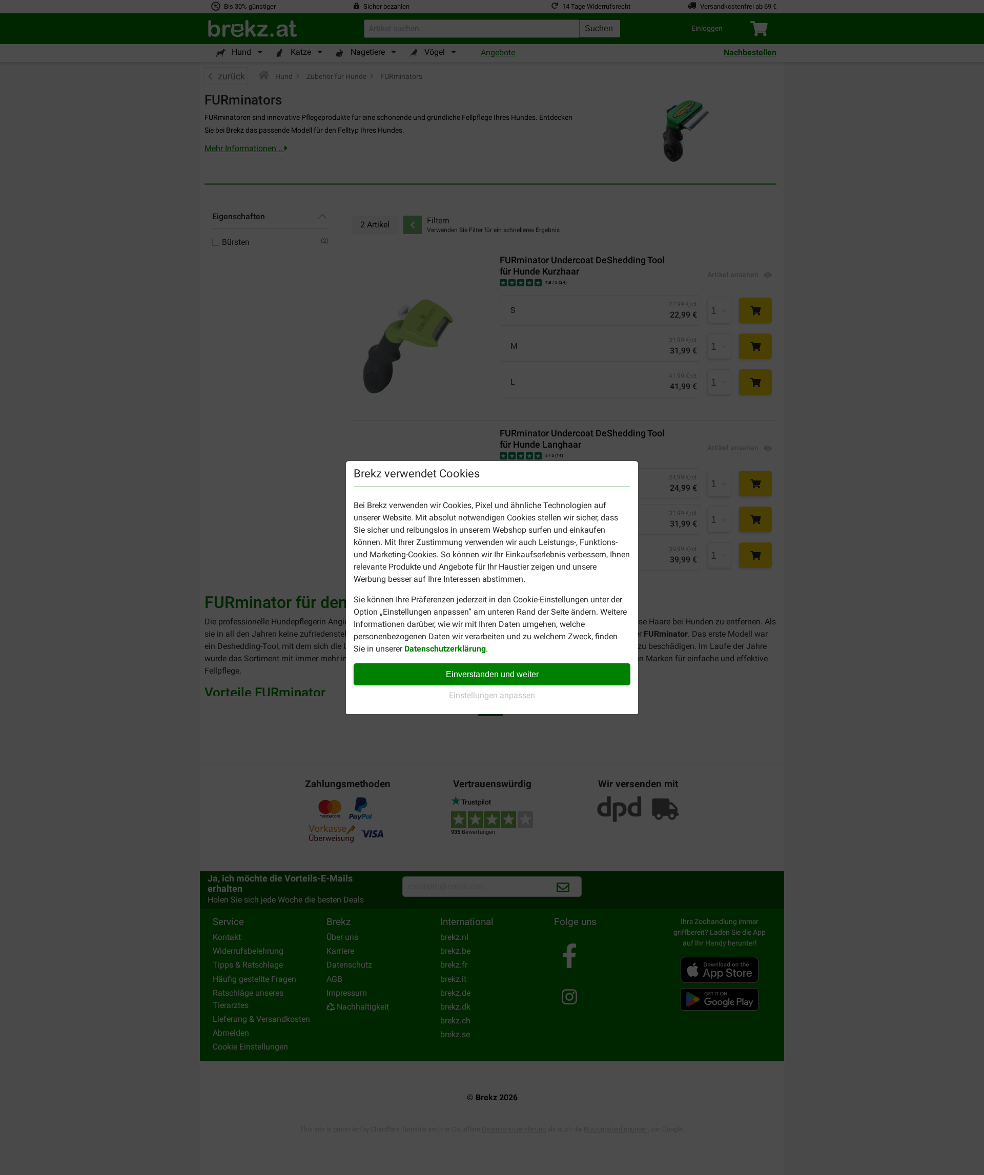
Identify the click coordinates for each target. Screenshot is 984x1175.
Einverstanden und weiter (492, 674)
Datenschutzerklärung (445, 649)
